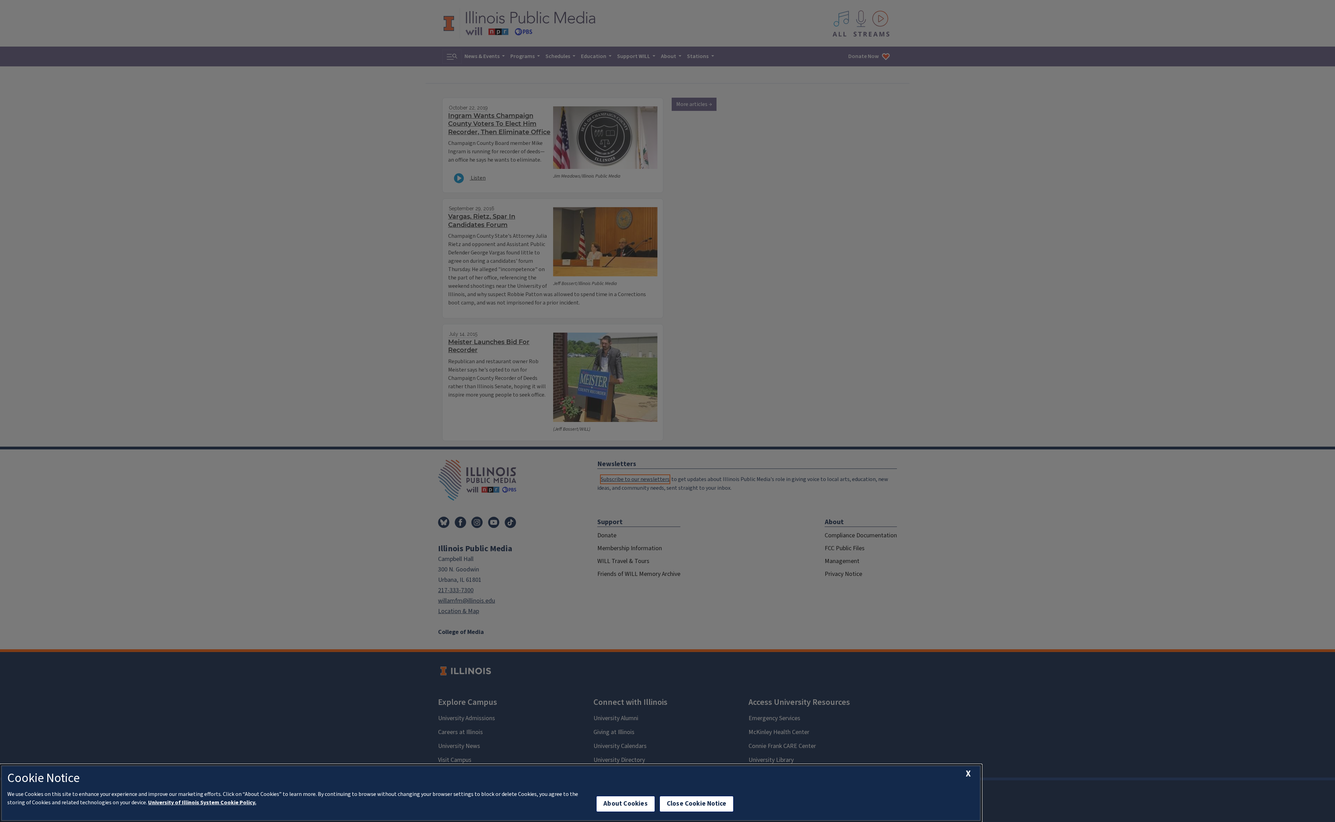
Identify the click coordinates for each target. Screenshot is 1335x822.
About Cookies (625, 803)
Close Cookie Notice (697, 803)
